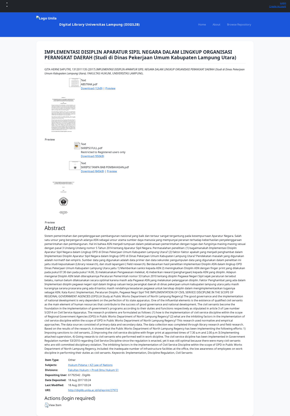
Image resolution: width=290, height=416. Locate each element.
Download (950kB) (92, 156)
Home (202, 24)
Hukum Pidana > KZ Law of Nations (90, 365)
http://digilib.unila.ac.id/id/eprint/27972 (93, 390)
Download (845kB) (92, 171)
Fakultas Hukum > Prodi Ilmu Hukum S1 (93, 370)
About (216, 24)
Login (283, 3)
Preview (110, 88)
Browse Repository (239, 24)
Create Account (277, 6)
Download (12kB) (92, 88)
